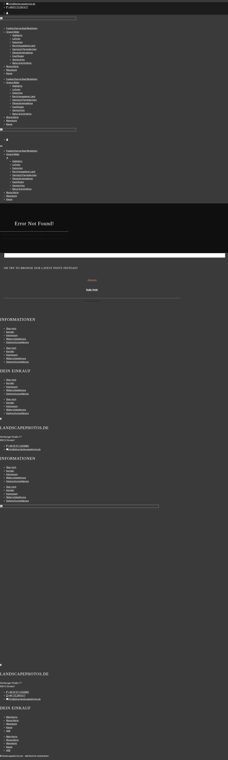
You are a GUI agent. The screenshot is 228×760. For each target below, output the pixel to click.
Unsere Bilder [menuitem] (12, 156)
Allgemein (92, 280)
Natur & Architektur (22, 63)
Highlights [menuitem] (17, 161)
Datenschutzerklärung (17, 342)
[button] (20, 4)
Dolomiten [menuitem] (17, 168)
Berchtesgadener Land (23, 45)
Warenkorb (11, 70)
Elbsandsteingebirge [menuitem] (22, 178)
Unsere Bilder (12, 32)
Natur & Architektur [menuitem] (22, 189)
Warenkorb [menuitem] (11, 196)
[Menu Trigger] (1, 146)
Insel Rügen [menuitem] (18, 182)
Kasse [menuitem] (9, 199)
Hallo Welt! (92, 289)
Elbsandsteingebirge (22, 52)
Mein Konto (11, 717)
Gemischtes (18, 59)
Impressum (12, 335)
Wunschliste (12, 66)
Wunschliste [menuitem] (12, 192)
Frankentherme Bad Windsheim (21, 28)
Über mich (11, 328)
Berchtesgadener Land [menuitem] (23, 171)
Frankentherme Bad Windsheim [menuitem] (21, 151)
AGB (8, 731)
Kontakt (10, 332)
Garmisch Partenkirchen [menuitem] (24, 175)
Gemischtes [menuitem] (18, 185)
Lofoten (16, 38)
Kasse (9, 73)
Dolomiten (17, 42)
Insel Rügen (18, 56)
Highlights (17, 35)
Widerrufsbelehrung (16, 339)
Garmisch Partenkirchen (24, 49)
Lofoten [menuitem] (16, 164)
